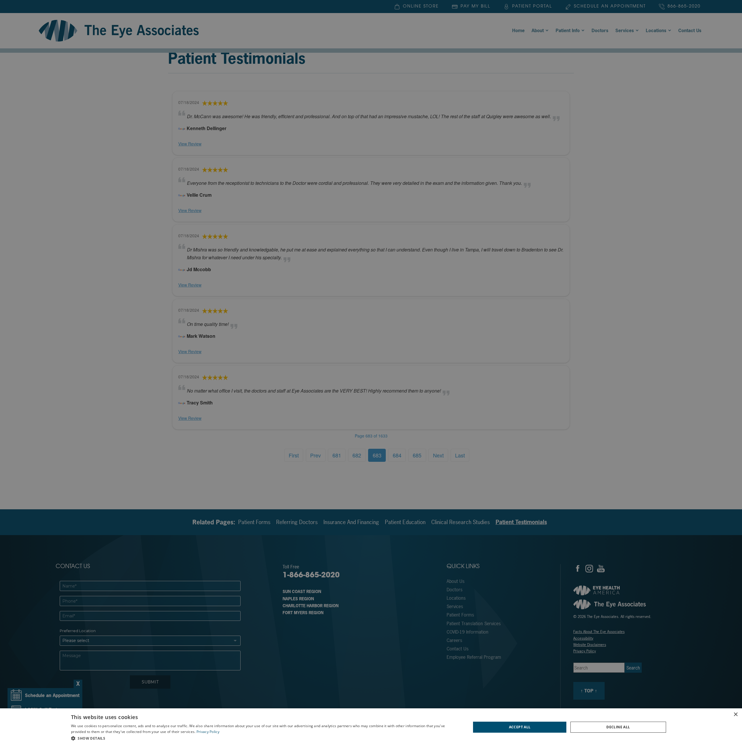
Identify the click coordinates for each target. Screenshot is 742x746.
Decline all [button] (618, 727)
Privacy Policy (208, 731)
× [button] (735, 714)
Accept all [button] (520, 727)
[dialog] (371, 727)
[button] (265, 738)
